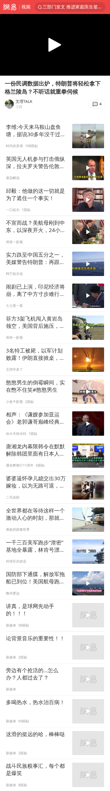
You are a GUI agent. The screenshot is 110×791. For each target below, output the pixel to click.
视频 (25, 7)
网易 (9, 7)
